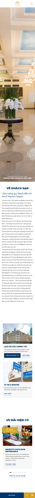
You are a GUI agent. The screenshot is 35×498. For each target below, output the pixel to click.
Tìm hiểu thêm (10, 464)
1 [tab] (10, 472)
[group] (17, 94)
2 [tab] (13, 472)
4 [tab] (19, 472)
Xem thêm (26, 355)
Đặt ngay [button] (12, 495)
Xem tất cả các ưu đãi (17, 475)
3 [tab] (16, 472)
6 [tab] (24, 472)
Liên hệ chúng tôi (12, 355)
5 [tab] (22, 472)
